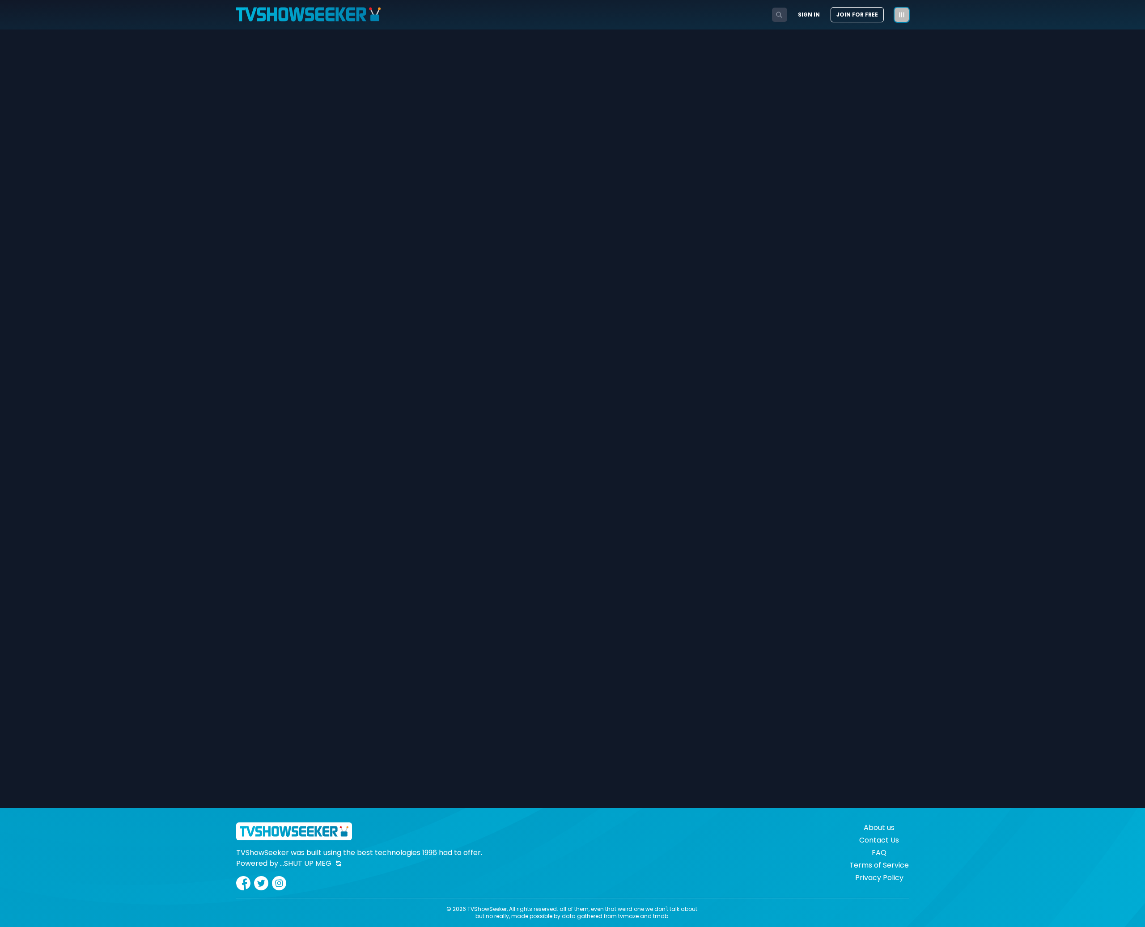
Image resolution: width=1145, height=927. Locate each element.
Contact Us (879, 840)
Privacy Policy (879, 877)
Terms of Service (879, 865)
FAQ (879, 852)
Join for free (857, 14)
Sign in (809, 14)
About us (879, 827)
